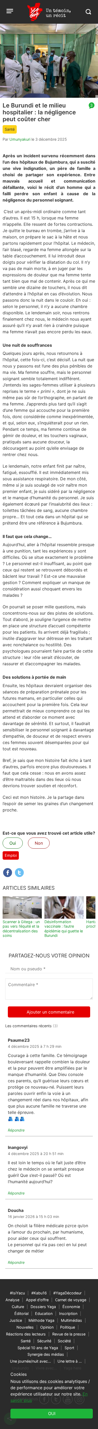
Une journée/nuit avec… (30, 1361)
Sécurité (44, 1341)
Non (39, 843)
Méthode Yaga (41, 1320)
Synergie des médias (45, 1354)
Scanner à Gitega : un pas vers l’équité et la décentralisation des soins (21, 928)
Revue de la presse (68, 1334)
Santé (10, 129)
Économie (71, 1306)
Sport (69, 1347)
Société (64, 1341)
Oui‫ (51, 1413)
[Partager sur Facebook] (8, 873)
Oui (12, 843)
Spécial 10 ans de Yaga (38, 1347)
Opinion (47, 1327)
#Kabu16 (39, 1293)
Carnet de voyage (70, 1300)
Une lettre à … (69, 1361)
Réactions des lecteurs (26, 1334)
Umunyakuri (19, 139)
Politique (67, 1327)
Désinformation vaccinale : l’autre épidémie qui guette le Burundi (63, 928)
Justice (15, 1320)
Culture (18, 1306)
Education (44, 1313)
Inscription (68, 1313)
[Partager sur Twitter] (19, 873)
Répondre (16, 1130)
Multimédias (71, 1320)
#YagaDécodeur (67, 1293)
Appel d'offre (37, 1300)
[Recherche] (88, 11)
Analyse (12, 1300)
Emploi (11, 855)
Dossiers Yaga (43, 1306)
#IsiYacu (17, 1293)
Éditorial (21, 1313)
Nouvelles (25, 1327)
